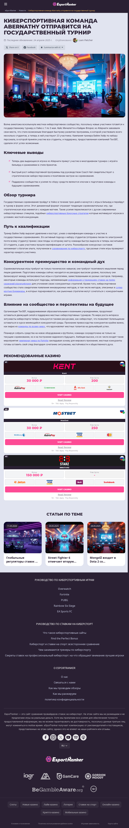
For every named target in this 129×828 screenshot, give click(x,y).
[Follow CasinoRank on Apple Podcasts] (83, 737)
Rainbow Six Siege (64, 605)
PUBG (64, 600)
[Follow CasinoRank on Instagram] (53, 737)
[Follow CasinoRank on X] (61, 737)
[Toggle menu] (6, 4)
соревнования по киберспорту (68, 248)
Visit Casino (64, 395)
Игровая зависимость (90, 823)
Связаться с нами (64, 682)
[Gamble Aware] (58, 789)
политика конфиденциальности (64, 699)
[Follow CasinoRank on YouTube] (68, 737)
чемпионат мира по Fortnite (33, 340)
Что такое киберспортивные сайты (64, 633)
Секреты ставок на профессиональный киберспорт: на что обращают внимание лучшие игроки (64, 655)
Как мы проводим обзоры (65, 688)
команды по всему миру (31, 326)
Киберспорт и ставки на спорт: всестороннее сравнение (64, 644)
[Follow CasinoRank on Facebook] (45, 737)
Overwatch (64, 589)
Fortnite (64, 594)
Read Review (64, 400)
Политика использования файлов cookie (55, 823)
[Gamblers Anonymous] (45, 776)
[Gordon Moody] (95, 776)
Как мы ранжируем (64, 694)
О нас (64, 677)
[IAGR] (29, 776)
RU (63, 745)
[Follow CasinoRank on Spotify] (76, 737)
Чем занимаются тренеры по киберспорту (64, 649)
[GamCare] (68, 776)
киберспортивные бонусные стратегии (67, 213)
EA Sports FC (64, 611)
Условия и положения (20, 823)
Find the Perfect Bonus (64, 638)
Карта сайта (113, 823)
